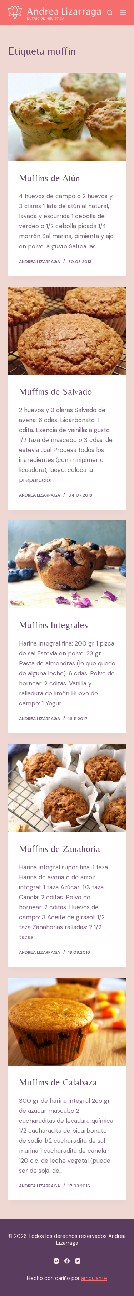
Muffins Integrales (53, 624)
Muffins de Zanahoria (59, 848)
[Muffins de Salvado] (67, 331)
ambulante (94, 1278)
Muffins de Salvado (55, 391)
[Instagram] (56, 1261)
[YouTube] (77, 1261)
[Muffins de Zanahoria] (67, 788)
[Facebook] (67, 1261)
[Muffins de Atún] (67, 117)
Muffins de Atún (49, 178)
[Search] (110, 12)
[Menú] (123, 12)
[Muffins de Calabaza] (67, 1022)
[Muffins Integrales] (67, 564)
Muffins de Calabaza (58, 1082)
